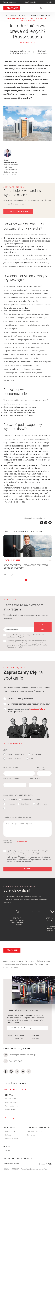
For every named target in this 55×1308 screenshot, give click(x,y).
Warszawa (19, 1035)
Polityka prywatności (11, 1164)
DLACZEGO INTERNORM (39, 1128)
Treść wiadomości (17, 817)
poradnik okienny (39, 16)
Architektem (36, 754)
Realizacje (8, 1135)
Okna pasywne (10, 1099)
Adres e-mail (35, 779)
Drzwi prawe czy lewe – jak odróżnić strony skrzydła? (19, 52)
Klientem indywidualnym (16, 754)
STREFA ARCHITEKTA (14, 1089)
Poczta (41, 768)
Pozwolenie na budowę (31, 800)
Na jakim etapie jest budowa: (18, 795)
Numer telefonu (11, 779)
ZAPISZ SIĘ (42, 627)
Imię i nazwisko (11, 767)
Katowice (35, 1035)
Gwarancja (31, 1135)
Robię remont (41, 804)
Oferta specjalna (11, 1118)
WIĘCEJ (6, 574)
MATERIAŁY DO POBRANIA (17, 1158)
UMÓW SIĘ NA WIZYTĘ (21, 1028)
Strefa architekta (30, 2)
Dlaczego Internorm (34, 1131)
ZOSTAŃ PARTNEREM (14, 1084)
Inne (31, 759)
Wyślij (27, 869)
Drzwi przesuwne (11, 1102)
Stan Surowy (26, 804)
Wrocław (19, 1039)
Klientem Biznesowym (15, 759)
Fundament (11, 804)
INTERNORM (11, 16)
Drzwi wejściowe (11, 1106)
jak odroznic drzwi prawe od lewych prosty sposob (27, 19)
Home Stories (10, 1131)
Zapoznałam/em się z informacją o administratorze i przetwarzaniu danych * (25, 636)
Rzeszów (35, 1039)
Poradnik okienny (11, 1139)
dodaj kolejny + (22, 842)
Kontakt (49, 2)
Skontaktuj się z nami (18, 212)
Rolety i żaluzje (10, 1110)
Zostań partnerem (9, 2)
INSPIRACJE (9, 1128)
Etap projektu (12, 800)
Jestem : (7, 750)
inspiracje (23, 16)
